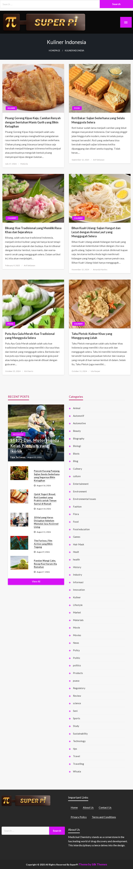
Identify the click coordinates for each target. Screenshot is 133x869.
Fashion (77, 506)
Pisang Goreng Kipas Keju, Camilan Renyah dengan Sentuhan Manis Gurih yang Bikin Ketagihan (33, 122)
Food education (81, 529)
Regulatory (79, 688)
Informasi (78, 582)
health (76, 559)
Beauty (77, 430)
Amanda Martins (100, 269)
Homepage (54, 50)
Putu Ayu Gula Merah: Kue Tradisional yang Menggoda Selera (30, 336)
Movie (76, 627)
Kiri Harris (28, 371)
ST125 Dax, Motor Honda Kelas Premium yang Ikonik (34, 445)
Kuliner (11, 108)
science (77, 703)
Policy (76, 650)
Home (74, 807)
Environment (80, 491)
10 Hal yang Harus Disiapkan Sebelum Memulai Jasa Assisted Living (46, 522)
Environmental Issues (84, 498)
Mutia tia (24, 164)
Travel (76, 756)
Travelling (78, 763)
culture (77, 476)
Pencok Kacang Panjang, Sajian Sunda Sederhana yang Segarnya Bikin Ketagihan (47, 475)
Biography (78, 438)
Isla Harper (95, 371)
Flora (76, 514)
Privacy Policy (79, 816)
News (76, 642)
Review (77, 695)
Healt (76, 551)
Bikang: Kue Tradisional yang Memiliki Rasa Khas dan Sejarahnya (33, 230)
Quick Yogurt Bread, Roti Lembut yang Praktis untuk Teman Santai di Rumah (45, 499)
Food (77, 108)
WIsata (77, 771)
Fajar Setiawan (18, 457)
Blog (75, 461)
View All (36, 581)
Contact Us (105, 807)
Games (76, 536)
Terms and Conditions (104, 816)
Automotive (79, 423)
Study (76, 725)
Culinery (12, 218)
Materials (78, 620)
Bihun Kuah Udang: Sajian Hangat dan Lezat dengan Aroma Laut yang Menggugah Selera (96, 232)
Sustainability (80, 733)
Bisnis (76, 453)
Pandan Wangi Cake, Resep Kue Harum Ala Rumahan (45, 563)
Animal (76, 408)
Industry (77, 574)
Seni (75, 710)
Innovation (79, 589)
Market (77, 612)
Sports (76, 718)
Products (78, 673)
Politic (76, 657)
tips (75, 748)
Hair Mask (78, 544)
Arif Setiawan (98, 160)
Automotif (18, 434)
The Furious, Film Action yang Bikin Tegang (43, 543)
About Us (88, 807)
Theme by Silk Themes (93, 864)
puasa (76, 680)
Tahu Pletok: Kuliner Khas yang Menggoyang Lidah (92, 336)
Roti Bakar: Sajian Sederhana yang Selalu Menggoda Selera (98, 120)
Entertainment (81, 483)
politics (77, 665)
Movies (77, 635)
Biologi (77, 445)
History (77, 567)
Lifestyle (78, 604)
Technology (79, 741)
